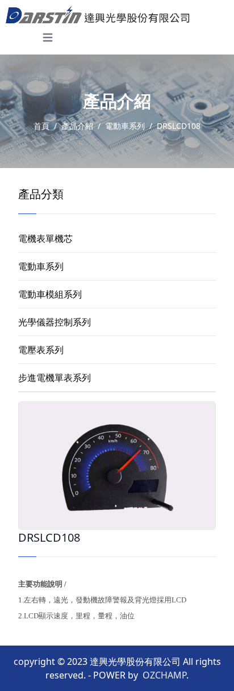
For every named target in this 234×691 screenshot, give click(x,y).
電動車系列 (41, 266)
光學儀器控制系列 (54, 322)
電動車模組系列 (50, 294)
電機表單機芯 (45, 238)
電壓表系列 (41, 350)
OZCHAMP (164, 675)
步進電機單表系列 (54, 377)
